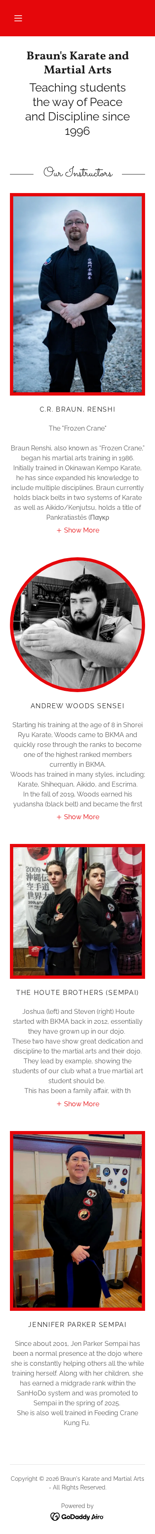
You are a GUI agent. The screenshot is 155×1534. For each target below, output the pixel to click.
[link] (77, 63)
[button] (18, 18)
